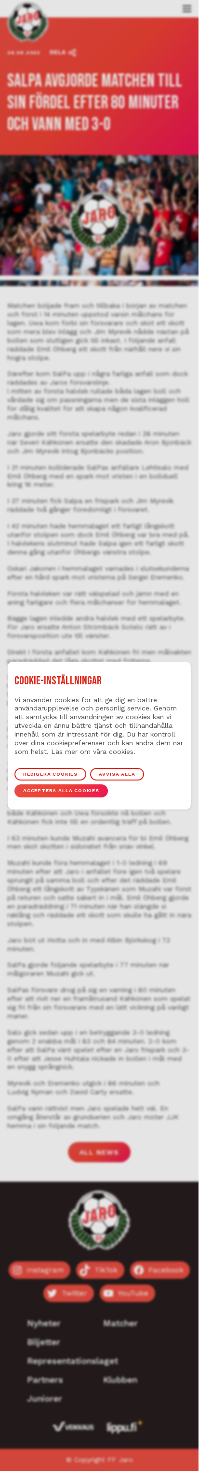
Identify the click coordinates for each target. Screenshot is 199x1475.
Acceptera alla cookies (61, 790)
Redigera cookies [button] (50, 774)
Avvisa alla (117, 774)
